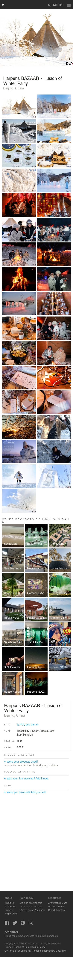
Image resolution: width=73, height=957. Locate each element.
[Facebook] (7, 924)
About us (9, 902)
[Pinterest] (23, 924)
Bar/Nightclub (25, 734)
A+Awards (10, 906)
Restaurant (47, 731)
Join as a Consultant (31, 906)
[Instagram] (31, 924)
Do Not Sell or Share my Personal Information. (30, 950)
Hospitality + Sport (28, 731)
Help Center (11, 913)
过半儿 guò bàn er (28, 724)
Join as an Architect (31, 902)
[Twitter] (15, 924)
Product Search (56, 906)
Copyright (61, 950)
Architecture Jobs (57, 902)
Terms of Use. (22, 947)
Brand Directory (56, 910)
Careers (9, 910)
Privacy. (9, 947)
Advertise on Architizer (32, 910)
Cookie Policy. (38, 947)
